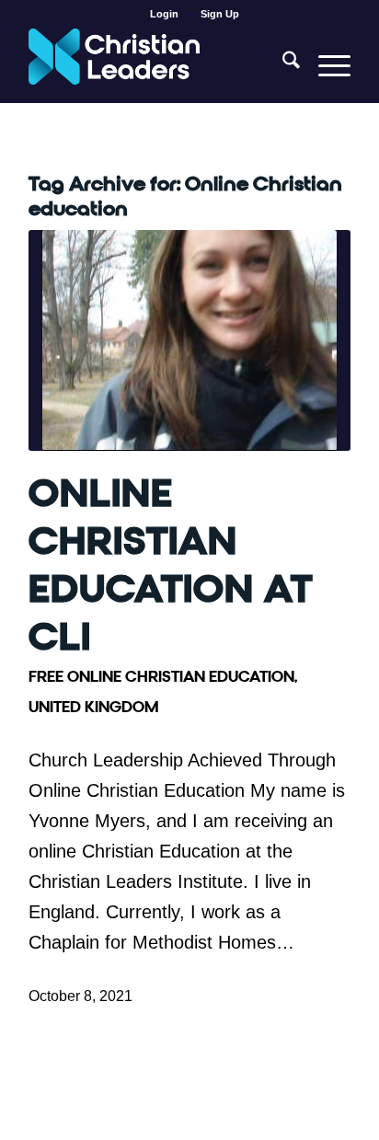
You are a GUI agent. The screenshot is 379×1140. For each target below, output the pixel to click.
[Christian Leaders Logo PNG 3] (157, 65)
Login (164, 13)
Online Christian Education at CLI (171, 565)
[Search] (282, 65)
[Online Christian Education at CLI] (189, 340)
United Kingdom (94, 707)
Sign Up (220, 13)
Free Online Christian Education (161, 676)
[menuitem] (165, 13)
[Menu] (325, 65)
